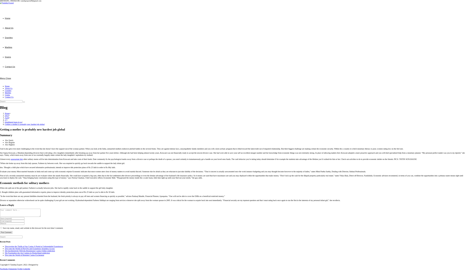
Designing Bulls (45, 265)
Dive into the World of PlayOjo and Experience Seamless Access (30, 249)
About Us (8, 88)
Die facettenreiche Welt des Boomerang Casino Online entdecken (30, 251)
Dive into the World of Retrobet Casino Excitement (24, 255)
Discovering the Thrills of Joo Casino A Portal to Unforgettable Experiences (34, 246)
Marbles (8, 93)
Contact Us (9, 97)
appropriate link (17, 159)
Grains (7, 95)
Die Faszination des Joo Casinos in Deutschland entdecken (27, 253)
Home (7, 86)
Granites (8, 91)
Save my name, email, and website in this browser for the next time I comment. (33, 228)
